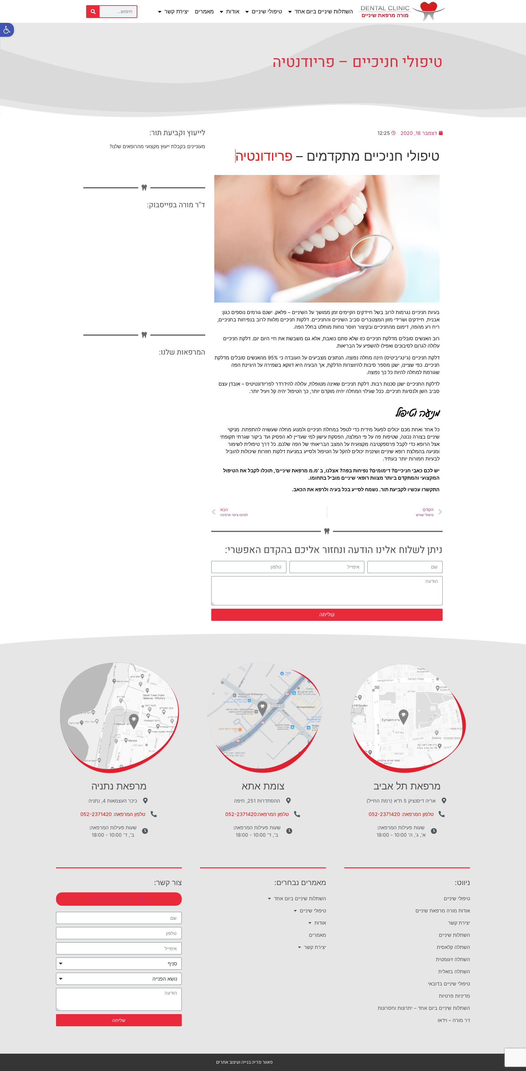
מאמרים (204, 11)
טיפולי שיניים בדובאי (449, 984)
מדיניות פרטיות (454, 996)
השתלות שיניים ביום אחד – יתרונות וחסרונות (424, 1008)
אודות (232, 11)
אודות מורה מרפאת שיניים (443, 911)
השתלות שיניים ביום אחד (324, 11)
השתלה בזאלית (454, 971)
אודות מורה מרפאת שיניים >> (166, 371)
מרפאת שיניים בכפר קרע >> (167, 444)
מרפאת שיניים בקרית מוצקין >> (164, 426)
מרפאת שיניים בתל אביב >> (168, 389)
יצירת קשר (176, 11)
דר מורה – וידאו (454, 1020)
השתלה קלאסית (453, 947)
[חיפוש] (93, 11)
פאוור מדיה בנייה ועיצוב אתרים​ (244, 1062)
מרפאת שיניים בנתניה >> (171, 408)
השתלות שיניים (454, 935)
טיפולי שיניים (267, 11)
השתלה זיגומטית (453, 959)
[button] (7, 30)
